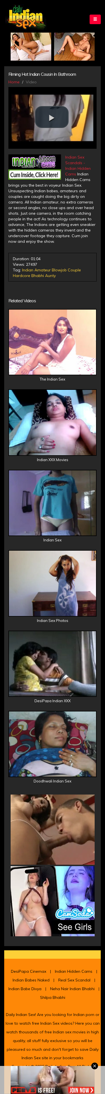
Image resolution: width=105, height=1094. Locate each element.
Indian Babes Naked (31, 980)
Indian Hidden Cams (73, 971)
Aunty (50, 275)
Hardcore (21, 275)
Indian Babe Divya (24, 988)
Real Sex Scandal (74, 980)
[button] (52, 117)
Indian (27, 270)
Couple (74, 270)
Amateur (42, 270)
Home (14, 81)
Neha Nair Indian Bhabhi (72, 988)
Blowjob (59, 270)
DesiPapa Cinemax (28, 971)
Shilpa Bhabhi (52, 997)
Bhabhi (37, 275)
